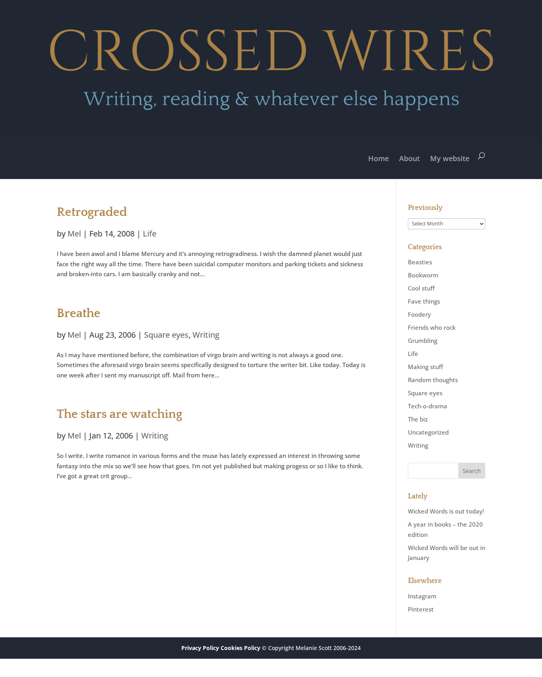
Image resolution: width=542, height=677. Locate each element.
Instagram (422, 596)
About (409, 158)
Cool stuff (421, 288)
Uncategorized (428, 432)
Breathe (78, 313)
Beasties (420, 262)
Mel (74, 233)
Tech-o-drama (427, 406)
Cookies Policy (240, 648)
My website (449, 158)
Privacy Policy (200, 648)
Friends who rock (432, 327)
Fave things (424, 301)
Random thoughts (433, 380)
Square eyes (166, 334)
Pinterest (421, 609)
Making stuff (425, 367)
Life (149, 233)
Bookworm (423, 275)
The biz (418, 419)
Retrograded (92, 212)
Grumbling (422, 340)
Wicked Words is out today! (446, 511)
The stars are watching (119, 414)
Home (378, 158)
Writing (205, 334)
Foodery (419, 314)
